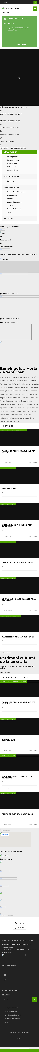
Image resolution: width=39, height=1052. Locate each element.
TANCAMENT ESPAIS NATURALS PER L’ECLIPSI (18, 452)
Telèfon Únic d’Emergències (17, 192)
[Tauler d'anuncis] (1, 236)
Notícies (11, 23)
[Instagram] (5, 980)
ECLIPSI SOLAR (9, 489)
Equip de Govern (13, 160)
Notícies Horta (10, 430)
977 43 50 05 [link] (21, 950)
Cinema (8, 616)
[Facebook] (5, 975)
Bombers (10, 199)
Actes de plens (12, 163)
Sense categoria (21, 430)
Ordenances (11, 167)
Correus (10, 205)
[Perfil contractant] (1, 243)
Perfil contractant (6, 247)
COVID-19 (9, 218)
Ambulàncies (12, 195)
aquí (9, 953)
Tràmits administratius (17, 18)
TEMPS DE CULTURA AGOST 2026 (17, 563)
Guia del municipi (11, 176)
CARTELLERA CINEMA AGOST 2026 (18, 637)
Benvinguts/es (12, 157)
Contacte (10, 181)
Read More (32, 462)
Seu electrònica (12, 170)
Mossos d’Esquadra (14, 202)
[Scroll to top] (19, 1050)
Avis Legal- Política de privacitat (19, 1032)
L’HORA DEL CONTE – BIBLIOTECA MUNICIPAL (17, 526)
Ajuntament (11, 152)
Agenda (3, 430)
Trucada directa (11, 187)
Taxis (9, 212)
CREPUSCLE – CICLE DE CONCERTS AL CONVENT (19, 600)
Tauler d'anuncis (5, 240)
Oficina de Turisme (14, 209)
